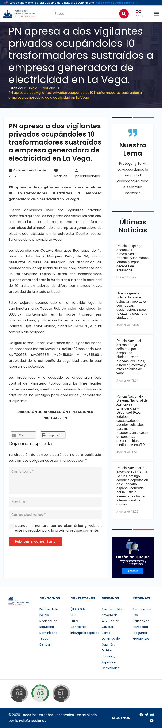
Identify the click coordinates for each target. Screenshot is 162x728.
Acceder (133, 571)
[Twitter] (146, 714)
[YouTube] (152, 720)
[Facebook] (141, 714)
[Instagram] (152, 715)
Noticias (60, 176)
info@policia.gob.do (84, 633)
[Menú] (156, 13)
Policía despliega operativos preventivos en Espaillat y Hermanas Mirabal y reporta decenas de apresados (132, 258)
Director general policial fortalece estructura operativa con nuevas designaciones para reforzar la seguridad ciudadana (131, 305)
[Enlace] (24, 13)
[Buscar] (124, 13)
